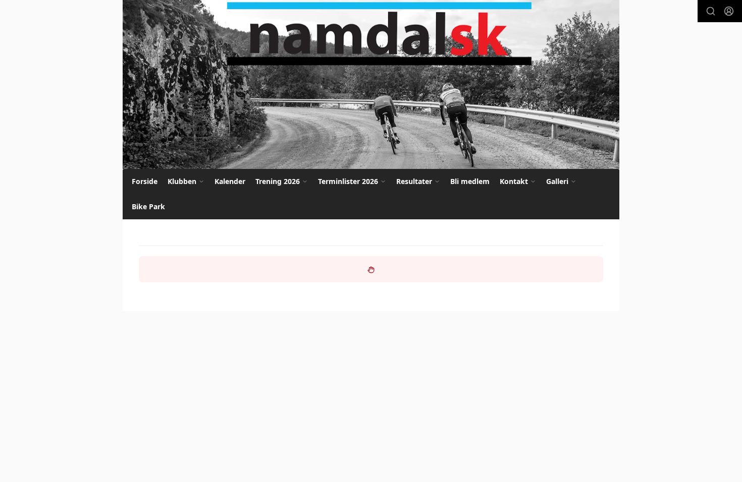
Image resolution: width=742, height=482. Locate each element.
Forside (144, 181)
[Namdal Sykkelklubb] (371, 84)
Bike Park (148, 206)
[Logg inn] (729, 11)
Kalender (230, 181)
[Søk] (711, 11)
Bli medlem (470, 181)
